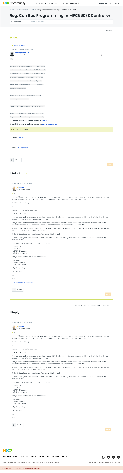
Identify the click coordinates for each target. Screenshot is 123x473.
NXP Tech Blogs (61, 3)
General (21, 137)
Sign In (118, 3)
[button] (101, 54)
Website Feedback (53, 462)
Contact (41, 457)
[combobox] (69, 21)
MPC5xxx (33, 10)
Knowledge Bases (46, 3)
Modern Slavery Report (32, 462)
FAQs (111, 3)
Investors (25, 457)
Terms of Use (12, 462)
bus (18, 148)
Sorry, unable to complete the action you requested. (21, 468)
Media (33, 457)
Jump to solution (20, 45)
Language (103, 3)
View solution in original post (22, 282)
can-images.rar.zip (49, 124)
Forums (34, 3)
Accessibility (43, 462)
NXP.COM (73, 3)
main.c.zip (46, 120)
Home (12, 10)
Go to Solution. (22, 129)
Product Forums (22, 10)
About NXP (7, 457)
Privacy (5, 462)
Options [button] (109, 30)
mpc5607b (24, 148)
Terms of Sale (21, 462)
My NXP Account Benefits (57, 457)
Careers (16, 457)
